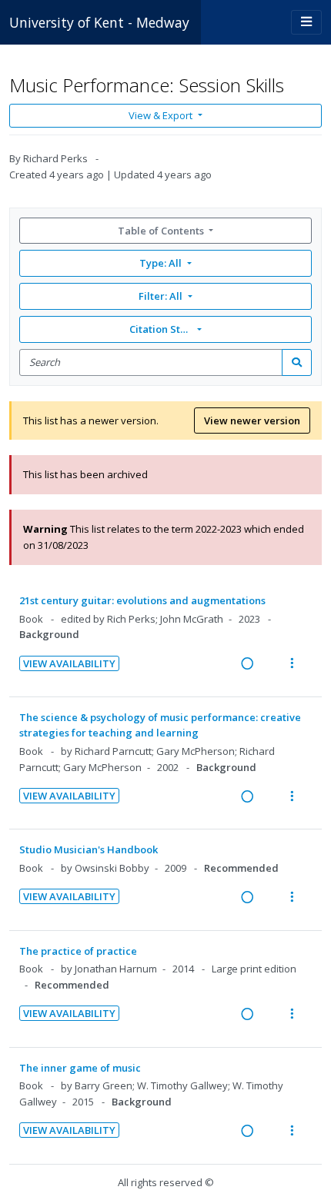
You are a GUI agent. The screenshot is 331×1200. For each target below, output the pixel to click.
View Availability (69, 663)
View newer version (252, 420)
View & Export (160, 115)
